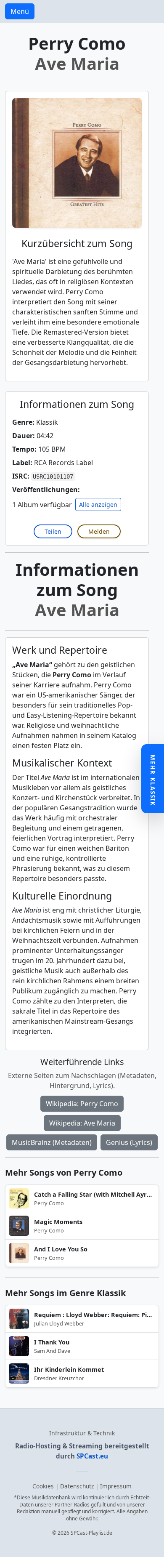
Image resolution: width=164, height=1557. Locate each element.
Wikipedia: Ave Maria (82, 1123)
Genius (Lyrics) (129, 1142)
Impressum (116, 1486)
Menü (20, 11)
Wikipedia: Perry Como (82, 1103)
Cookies (43, 1486)
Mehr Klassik (153, 780)
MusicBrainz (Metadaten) (52, 1142)
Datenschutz (77, 1486)
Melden (99, 531)
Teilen (53, 531)
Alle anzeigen (98, 504)
